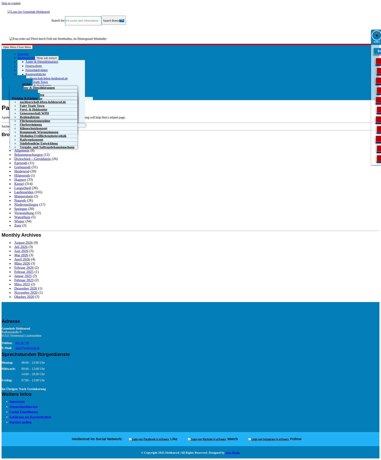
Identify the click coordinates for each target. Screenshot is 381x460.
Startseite (23, 54)
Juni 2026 (21, 251)
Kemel (19, 184)
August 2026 (23, 243)
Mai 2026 (21, 255)
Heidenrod (21, 171)
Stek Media (232, 452)
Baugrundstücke (35, 74)
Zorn (17, 225)
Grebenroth (22, 167)
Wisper (19, 221)
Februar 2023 (24, 280)
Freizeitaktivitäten (36, 70)
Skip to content (11, 3)
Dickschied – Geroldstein (32, 159)
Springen (20, 209)
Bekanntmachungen (28, 155)
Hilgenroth (22, 175)
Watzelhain (22, 217)
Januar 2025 (23, 276)
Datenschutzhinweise (24, 406)
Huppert (20, 180)
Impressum (17, 401)
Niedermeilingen (26, 205)
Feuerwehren (33, 66)
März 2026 (22, 263)
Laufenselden (24, 192)
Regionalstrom (29, 117)
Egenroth (20, 163)
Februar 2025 (24, 272)
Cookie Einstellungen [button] (24, 411)
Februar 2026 (24, 268)
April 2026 (22, 259)
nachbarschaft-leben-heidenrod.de (46, 78)
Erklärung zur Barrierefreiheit (30, 417)
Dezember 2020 (25, 288)
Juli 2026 (21, 247)
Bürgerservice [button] (26, 57)
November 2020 (26, 293)
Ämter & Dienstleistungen (41, 61)
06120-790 (22, 343)
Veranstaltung (24, 213)
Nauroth (20, 200)
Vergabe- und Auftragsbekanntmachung (47, 147)
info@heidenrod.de (27, 348)
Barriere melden (21, 422)
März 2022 (22, 284)
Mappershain (23, 196)
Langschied (22, 188)
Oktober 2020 (24, 297)
